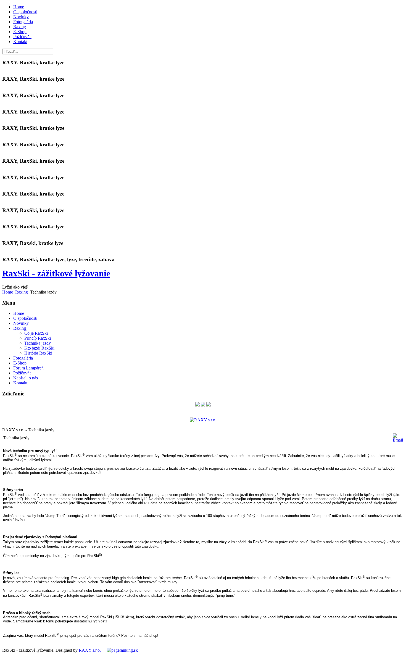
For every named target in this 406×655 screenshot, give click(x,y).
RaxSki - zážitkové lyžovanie (56, 273)
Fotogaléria (23, 21)
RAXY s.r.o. (90, 650)
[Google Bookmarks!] (208, 405)
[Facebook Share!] (197, 405)
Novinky (21, 16)
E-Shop (20, 31)
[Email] (398, 440)
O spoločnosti (25, 11)
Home (18, 6)
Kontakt (20, 41)
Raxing (19, 26)
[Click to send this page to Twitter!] (203, 405)
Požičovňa (22, 36)
